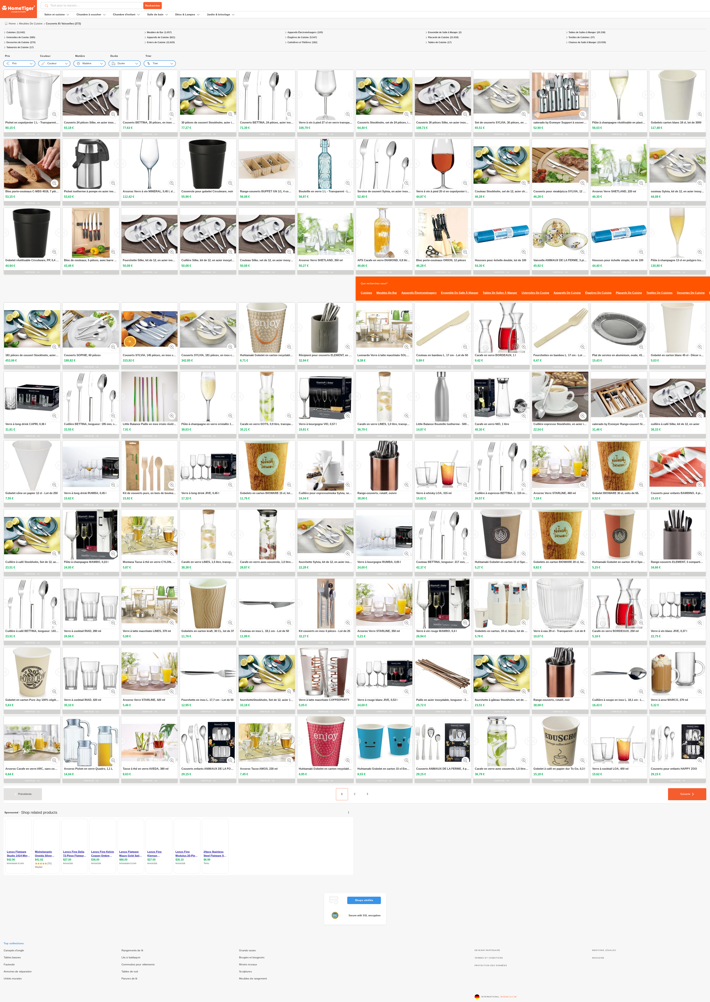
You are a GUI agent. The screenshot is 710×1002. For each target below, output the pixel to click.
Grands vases (247, 950)
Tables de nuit (129, 971)
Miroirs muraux (248, 964)
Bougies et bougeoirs (251, 957)
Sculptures (245, 971)
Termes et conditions (489, 958)
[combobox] (91, 5)
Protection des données (491, 965)
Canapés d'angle (14, 950)
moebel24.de (509, 997)
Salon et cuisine (54, 14)
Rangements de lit (132, 950)
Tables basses (12, 957)
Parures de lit (129, 978)
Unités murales (13, 978)
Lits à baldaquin (130, 957)
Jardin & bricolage (218, 14)
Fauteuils (9, 964)
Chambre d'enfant (124, 14)
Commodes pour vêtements (138, 964)
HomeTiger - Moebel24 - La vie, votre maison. (18, 9)
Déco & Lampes (185, 14)
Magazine (598, 958)
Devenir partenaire (487, 950)
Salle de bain (155, 14)
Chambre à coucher (89, 14)
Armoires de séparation (18, 971)
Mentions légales (604, 950)
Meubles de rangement (253, 978)
